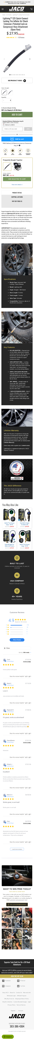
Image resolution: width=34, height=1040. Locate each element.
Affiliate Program (21, 995)
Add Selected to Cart (17, 179)
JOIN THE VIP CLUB (17, 976)
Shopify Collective (7, 1002)
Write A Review (17, 640)
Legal (29, 1002)
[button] (30, 59)
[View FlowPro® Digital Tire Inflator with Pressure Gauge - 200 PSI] (9, 536)
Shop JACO (5, 992)
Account (20, 1010)
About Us (12, 992)
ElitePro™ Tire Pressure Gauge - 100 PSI (9, 523)
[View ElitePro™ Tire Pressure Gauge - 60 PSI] (24, 536)
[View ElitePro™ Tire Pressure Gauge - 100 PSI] (9, 515)
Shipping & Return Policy (22, 998)
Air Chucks (9, 14)
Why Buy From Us (9, 998)
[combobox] (25, 652)
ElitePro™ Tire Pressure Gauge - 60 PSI (25, 545)
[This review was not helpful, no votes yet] (29, 676)
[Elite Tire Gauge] (17, 875)
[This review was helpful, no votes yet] (26, 676)
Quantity (3, 97)
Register (13, 1010)
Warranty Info (27, 992)
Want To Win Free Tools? (17, 889)
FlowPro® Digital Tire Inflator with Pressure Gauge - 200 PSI (9, 545)
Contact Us (19, 992)
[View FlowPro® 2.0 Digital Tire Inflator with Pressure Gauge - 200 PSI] (24, 515)
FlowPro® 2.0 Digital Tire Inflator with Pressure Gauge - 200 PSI (24, 525)
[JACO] (17, 9)
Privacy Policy (11, 1005)
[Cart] (31, 9)
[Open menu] (3, 9)
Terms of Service (21, 1005)
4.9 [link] (15, 37)
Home (3, 14)
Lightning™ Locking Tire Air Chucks (21, 14)
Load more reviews (17, 849)
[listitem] (17, 166)
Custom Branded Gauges (20, 1002)
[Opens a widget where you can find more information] (8, 1037)
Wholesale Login (11, 995)
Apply (28, 129)
